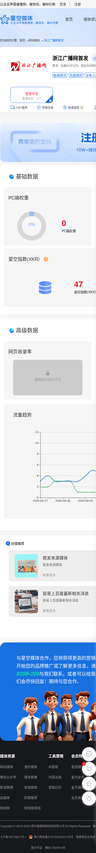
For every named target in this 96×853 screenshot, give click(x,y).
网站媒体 (34, 40)
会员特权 (78, 756)
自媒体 (5, 797)
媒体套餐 (30, 777)
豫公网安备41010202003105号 (53, 837)
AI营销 (53, 766)
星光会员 (77, 777)
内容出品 (55, 777)
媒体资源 (7, 756)
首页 (69, 19)
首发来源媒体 (55, 558)
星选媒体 (77, 766)
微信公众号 (8, 777)
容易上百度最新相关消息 (66, 593)
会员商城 (77, 797)
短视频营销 (32, 807)
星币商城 (77, 787)
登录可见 (31, 93)
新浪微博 (6, 787)
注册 (77, 4)
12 (26, 756)
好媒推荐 (30, 797)
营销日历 (55, 787)
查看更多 (49, 574)
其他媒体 (30, 787)
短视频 (5, 807)
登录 (63, 4)
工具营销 (55, 756)
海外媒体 (30, 766)
